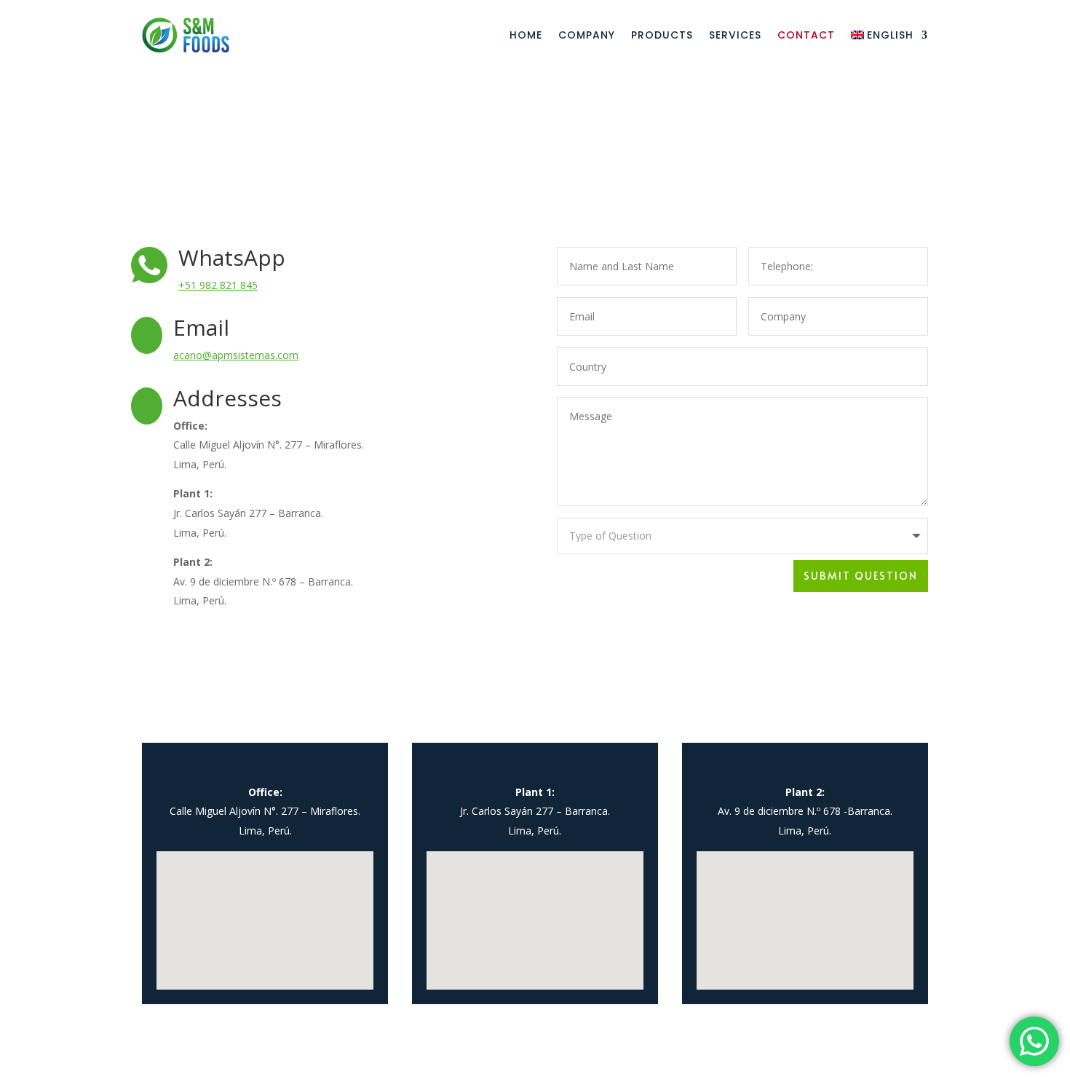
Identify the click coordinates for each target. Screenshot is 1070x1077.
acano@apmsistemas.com (235, 355)
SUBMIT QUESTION (861, 576)
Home (526, 35)
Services (735, 35)
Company (586, 35)
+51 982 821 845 (218, 285)
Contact (806, 35)
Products (662, 35)
